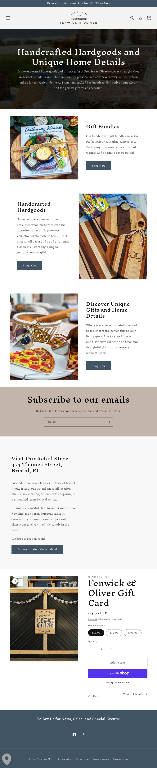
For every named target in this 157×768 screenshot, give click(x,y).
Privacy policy (82, 758)
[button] (8, 18)
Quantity (93, 641)
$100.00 (132, 632)
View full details (133, 694)
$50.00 (114, 632)
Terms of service (101, 758)
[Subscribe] (108, 422)
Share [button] (95, 696)
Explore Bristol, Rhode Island (37, 549)
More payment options (117, 682)
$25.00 (96, 632)
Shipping (92, 618)
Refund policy (65, 758)
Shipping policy (120, 758)
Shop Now (98, 166)
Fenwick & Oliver (45, 759)
